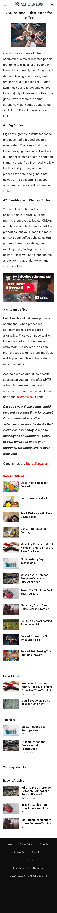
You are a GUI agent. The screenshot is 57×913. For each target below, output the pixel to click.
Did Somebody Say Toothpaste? (33, 728)
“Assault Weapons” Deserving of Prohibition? (34, 745)
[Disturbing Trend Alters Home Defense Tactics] (11, 609)
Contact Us (19, 852)
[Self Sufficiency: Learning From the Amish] (11, 624)
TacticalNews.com (38, 463)
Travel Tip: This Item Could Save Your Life (35, 806)
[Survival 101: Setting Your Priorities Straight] (11, 655)
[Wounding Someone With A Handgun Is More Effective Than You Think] (11, 547)
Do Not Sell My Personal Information (28, 868)
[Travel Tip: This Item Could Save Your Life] (11, 593)
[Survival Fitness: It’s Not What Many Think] (11, 639)
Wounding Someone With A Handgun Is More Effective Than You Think (37, 547)
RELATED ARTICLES (14, 475)
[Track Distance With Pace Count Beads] (11, 517)
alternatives (25, 396)
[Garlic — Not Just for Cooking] (11, 532)
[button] (5, 4)
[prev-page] (5, 667)
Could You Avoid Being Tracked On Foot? (36, 702)
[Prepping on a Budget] (11, 501)
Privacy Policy (26, 844)
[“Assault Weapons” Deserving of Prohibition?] (11, 745)
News (9, 844)
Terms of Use (27, 860)
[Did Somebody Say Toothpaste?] (11, 563)
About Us (44, 844)
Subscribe (36, 852)
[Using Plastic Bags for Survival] (11, 486)
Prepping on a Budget (34, 498)
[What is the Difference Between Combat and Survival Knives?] (11, 578)
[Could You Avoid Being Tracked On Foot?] (11, 704)
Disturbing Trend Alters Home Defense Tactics (36, 821)
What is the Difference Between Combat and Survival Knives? (34, 578)
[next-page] (10, 667)
